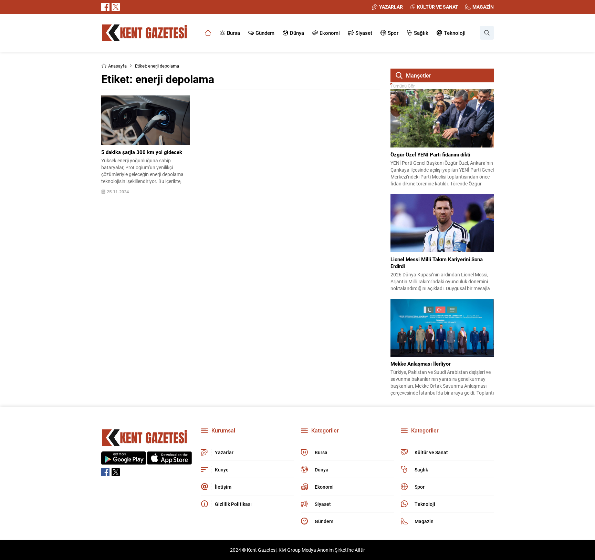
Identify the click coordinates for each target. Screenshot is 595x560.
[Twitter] (116, 7)
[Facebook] (105, 7)
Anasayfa (117, 66)
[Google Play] (123, 461)
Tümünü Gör (402, 86)
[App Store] (169, 461)
